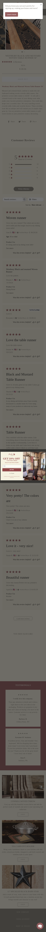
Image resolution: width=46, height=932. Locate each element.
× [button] (41, 4)
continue (12, 469)
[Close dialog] (44, 453)
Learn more (11, 14)
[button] (40, 926)
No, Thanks (11, 473)
